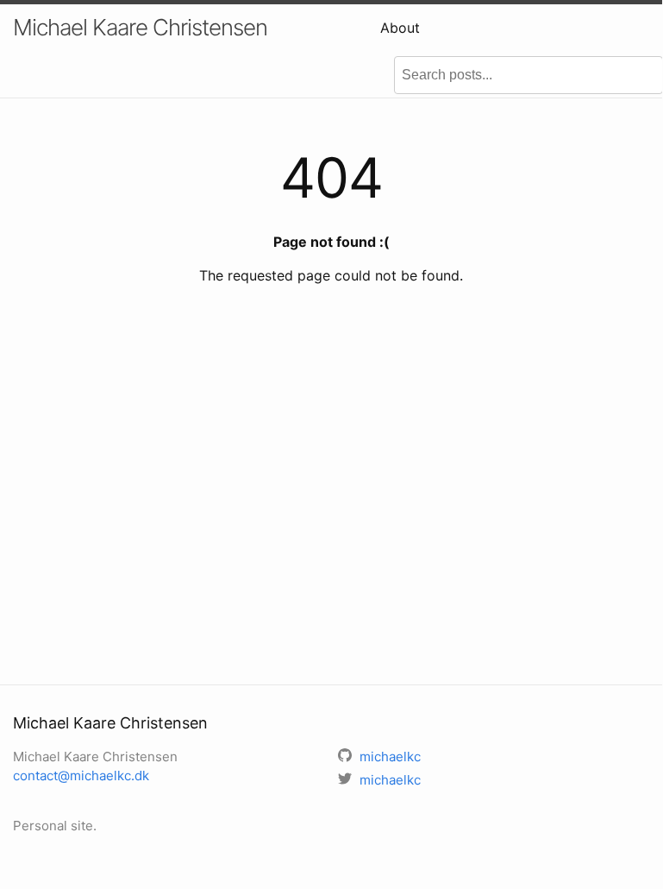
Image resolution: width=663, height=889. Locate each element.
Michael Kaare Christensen (140, 27)
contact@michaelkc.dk (81, 775)
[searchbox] (528, 75)
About (400, 27)
